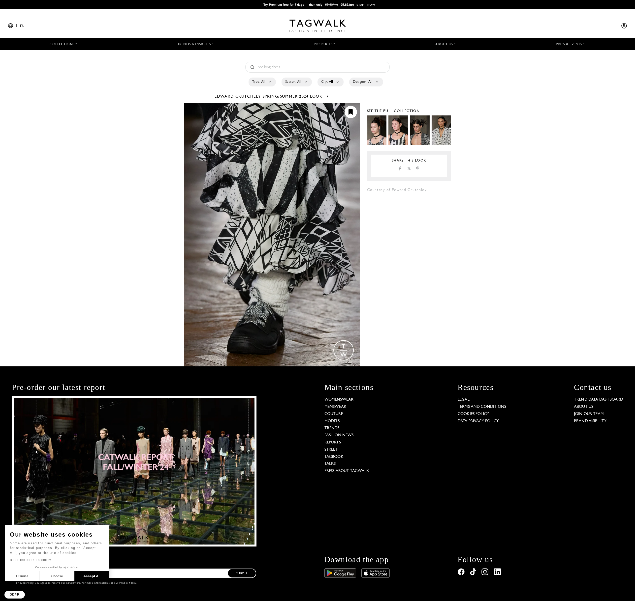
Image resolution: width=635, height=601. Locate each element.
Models (332, 421)
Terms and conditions (482, 407)
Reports (332, 442)
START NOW (365, 4)
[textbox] (261, 82)
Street (331, 450)
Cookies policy (473, 414)
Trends (332, 428)
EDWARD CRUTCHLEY (238, 97)
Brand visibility (590, 421)
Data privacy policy (478, 421)
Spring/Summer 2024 (286, 97)
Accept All (91, 576)
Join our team (589, 414)
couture (333, 414)
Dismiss (22, 576)
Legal (464, 400)
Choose (57, 576)
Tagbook (334, 457)
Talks (330, 464)
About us (583, 407)
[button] (14, 595)
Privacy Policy (127, 583)
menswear (335, 407)
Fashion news (339, 435)
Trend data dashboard (598, 400)
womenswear (339, 400)
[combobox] (261, 82)
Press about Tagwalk (346, 471)
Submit (242, 573)
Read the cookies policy (30, 560)
